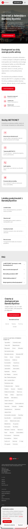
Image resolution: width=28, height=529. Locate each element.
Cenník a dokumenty (6, 498)
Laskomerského (17, 418)
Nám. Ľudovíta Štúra (9, 380)
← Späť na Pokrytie (6, 12)
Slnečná (6, 389)
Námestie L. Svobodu (9, 429)
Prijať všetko (7, 521)
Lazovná (15, 374)
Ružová (15, 438)
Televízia (14, 324)
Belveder (6, 397)
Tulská (6, 394)
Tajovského (7, 342)
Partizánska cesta (8, 383)
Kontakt (15, 326)
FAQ (2, 497)
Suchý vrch (7, 441)
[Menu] (24, 2)
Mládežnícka (7, 423)
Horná (11, 357)
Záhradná (20, 348)
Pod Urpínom (7, 435)
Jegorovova (19, 394)
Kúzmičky (20, 415)
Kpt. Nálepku (7, 374)
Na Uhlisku (15, 426)
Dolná (5, 357)
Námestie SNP (19, 354)
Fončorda (15, 444)
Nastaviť (20, 525)
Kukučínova (16, 362)
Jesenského (7, 368)
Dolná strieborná (19, 403)
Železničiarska (16, 345)
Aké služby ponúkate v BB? (10, 274)
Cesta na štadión (8, 403)
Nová (5, 432)
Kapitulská (6, 371)
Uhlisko (12, 394)
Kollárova (14, 360)
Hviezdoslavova (8, 409)
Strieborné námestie (9, 391)
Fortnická (14, 406)
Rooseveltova (7, 438)
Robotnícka (16, 435)
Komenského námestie (10, 415)
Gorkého (21, 406)
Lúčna (5, 421)
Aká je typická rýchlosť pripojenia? (12, 282)
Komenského (7, 362)
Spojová (13, 389)
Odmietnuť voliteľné (9, 525)
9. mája (21, 441)
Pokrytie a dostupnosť (6, 491)
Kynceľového (7, 418)
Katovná (14, 371)
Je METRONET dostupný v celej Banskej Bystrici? (12, 264)
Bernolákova (14, 397)
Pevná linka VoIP (5, 485)
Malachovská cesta (14, 421)
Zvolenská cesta (17, 342)
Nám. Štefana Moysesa (10, 377)
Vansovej (14, 441)
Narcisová (20, 429)
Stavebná (20, 389)
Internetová (17, 409)
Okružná (12, 432)
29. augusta (7, 444)
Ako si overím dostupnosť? (10, 269)
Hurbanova (7, 360)
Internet (7, 324)
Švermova (19, 391)
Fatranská (6, 406)
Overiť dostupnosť (8, 35)
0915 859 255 (18, 2)
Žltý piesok (7, 348)
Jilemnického (16, 368)
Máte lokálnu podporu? (9, 278)
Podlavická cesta (8, 386)
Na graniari (15, 423)
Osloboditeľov (19, 432)
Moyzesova (15, 365)
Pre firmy (20, 324)
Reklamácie (4, 500)
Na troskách (7, 426)
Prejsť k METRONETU (6, 493)
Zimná (13, 348)
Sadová (17, 386)
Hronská (18, 357)
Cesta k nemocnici (9, 400)
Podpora (3, 495)
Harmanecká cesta (9, 351)
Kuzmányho (7, 365)
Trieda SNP (7, 345)
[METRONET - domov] (5, 2)
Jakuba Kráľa (7, 412)
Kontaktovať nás (14, 319)
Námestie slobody (8, 354)
